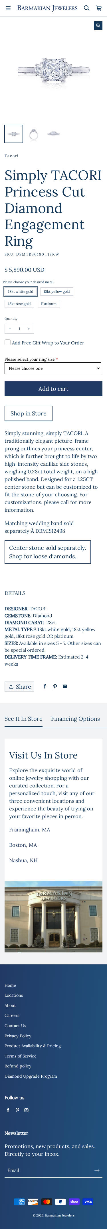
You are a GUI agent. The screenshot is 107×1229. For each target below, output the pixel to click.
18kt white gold (20, 291)
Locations (14, 995)
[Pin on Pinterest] (54, 686)
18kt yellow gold (57, 291)
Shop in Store (29, 413)
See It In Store (24, 718)
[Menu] (8, 8)
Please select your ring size (30, 359)
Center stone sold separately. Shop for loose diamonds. (47, 552)
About (10, 1005)
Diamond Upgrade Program (31, 1076)
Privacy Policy (18, 1035)
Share (23, 686)
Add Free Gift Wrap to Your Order (48, 343)
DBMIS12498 (50, 531)
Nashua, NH (23, 860)
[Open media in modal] (98, 25)
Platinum (48, 303)
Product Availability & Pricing (33, 1045)
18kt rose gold (19, 303)
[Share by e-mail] (64, 686)
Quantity (11, 319)
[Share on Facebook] (45, 686)
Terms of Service (21, 1056)
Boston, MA (23, 845)
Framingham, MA (29, 829)
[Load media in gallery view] (14, 134)
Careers (12, 1015)
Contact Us (15, 1025)
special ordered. (28, 650)
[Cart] (99, 8)
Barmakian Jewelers (59, 1215)
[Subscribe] (97, 1170)
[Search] (86, 8)
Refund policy (18, 1066)
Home (10, 985)
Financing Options (75, 718)
